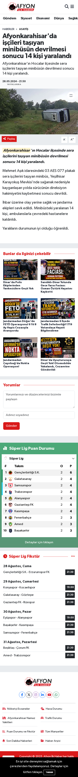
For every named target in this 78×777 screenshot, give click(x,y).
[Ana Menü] (72, 6)
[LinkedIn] (42, 695)
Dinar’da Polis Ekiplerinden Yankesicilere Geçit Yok (18, 285)
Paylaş (11, 138)
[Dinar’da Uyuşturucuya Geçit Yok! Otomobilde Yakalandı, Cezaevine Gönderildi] (58, 347)
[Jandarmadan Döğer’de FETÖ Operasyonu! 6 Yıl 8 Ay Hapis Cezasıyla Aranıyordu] (20, 308)
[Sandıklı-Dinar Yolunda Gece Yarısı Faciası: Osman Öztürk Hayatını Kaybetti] (58, 269)
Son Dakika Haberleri (19, 740)
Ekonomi (42, 18)
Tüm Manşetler (54, 731)
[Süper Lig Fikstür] (73, 556)
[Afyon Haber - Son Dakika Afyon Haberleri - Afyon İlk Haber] (22, 7)
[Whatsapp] (56, 695)
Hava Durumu (54, 708)
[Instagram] (36, 695)
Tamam (49, 772)
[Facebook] (22, 695)
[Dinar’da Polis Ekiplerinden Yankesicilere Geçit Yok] (20, 269)
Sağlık (73, 18)
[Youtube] (49, 695)
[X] (29, 695)
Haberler (8, 29)
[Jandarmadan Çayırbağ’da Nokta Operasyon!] (20, 347)
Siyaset (26, 18)
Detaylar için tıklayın (39, 542)
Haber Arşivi (52, 740)
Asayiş (23, 29)
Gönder (11, 425)
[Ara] (67, 6)
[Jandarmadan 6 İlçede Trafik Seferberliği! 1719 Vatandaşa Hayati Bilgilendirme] (58, 308)
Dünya (59, 18)
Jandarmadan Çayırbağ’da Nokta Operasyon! (16, 363)
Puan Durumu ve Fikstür (21, 731)
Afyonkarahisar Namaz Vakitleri (18, 720)
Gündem (9, 18)
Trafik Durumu (53, 718)
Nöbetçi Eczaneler (18, 708)
